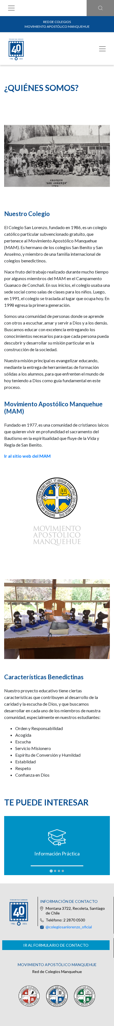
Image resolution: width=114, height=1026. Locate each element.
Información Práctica (57, 853)
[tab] (51, 870)
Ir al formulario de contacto (56, 945)
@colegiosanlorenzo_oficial (69, 926)
